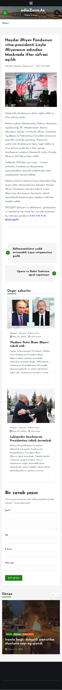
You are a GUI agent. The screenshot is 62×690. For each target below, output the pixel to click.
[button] (53, 594)
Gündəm (9, 66)
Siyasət (22, 333)
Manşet (17, 66)
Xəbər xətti (27, 66)
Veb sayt (9, 563)
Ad (6, 535)
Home (5, 23)
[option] (31, 627)
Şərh (8, 510)
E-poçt (8, 549)
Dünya (9, 634)
